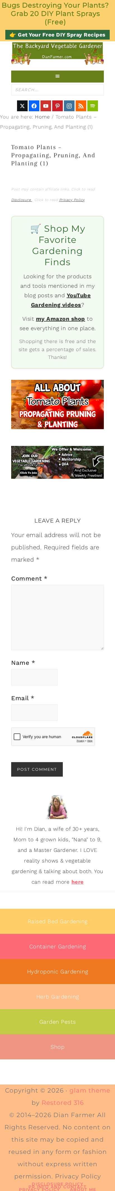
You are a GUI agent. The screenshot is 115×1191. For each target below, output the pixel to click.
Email (23, 698)
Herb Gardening (57, 996)
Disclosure (21, 200)
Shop (57, 1046)
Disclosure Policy (57, 1184)
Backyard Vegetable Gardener (57, 53)
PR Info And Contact (57, 1186)
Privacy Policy (72, 200)
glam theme (90, 1090)
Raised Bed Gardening (58, 921)
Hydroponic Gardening (57, 971)
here (77, 882)
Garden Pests (57, 1021)
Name (23, 662)
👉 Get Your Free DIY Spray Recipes (57, 35)
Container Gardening (57, 946)
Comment (29, 578)
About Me (83, 1189)
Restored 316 (63, 1103)
